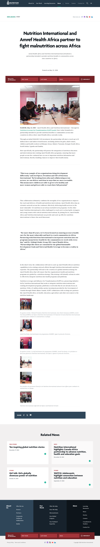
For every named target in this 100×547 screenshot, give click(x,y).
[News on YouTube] (89, 17)
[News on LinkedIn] (92, 17)
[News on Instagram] (84, 17)
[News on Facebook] (82, 17)
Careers (73, 3)
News (59, 3)
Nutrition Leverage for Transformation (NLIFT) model (38, 130)
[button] (87, 3)
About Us (31, 3)
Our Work (39, 3)
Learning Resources (49, 3)
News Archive (11, 17)
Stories (67, 3)
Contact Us (81, 3)
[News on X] (87, 17)
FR (91, 3)
